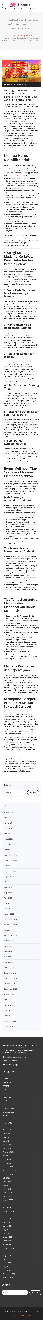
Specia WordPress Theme (23, 1315)
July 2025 (7, 882)
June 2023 (8, 1005)
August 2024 (9, 941)
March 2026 (8, 839)
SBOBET (6, 1086)
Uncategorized (24, 36)
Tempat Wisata (8, 1108)
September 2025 (10, 871)
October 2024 (9, 930)
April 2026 (8, 834)
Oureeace (8, 85)
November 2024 (10, 925)
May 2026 (8, 828)
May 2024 (8, 957)
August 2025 (9, 876)
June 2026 (8, 823)
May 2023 (8, 1010)
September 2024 (10, 935)
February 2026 (10, 844)
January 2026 (9, 850)
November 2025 (10, 860)
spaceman (7, 1104)
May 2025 (8, 892)
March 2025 (8, 903)
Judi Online (7, 1082)
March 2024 (8, 962)
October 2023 (9, 983)
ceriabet (20, 175)
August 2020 (9, 1026)
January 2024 (9, 967)
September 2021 (10, 1021)
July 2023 (7, 1000)
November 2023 (10, 978)
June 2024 (8, 951)
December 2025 (10, 855)
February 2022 (10, 1016)
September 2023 (10, 989)
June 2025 (8, 887)
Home (12, 36)
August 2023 (9, 994)
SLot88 (5, 1101)
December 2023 (10, 973)
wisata (5, 1116)
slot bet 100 (7, 1093)
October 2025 (9, 866)
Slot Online (7, 1097)
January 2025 (9, 914)
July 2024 (7, 946)
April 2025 (8, 898)
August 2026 (9, 812)
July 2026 (7, 817)
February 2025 (10, 909)
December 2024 (10, 919)
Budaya (5, 1079)
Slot (4, 1090)
